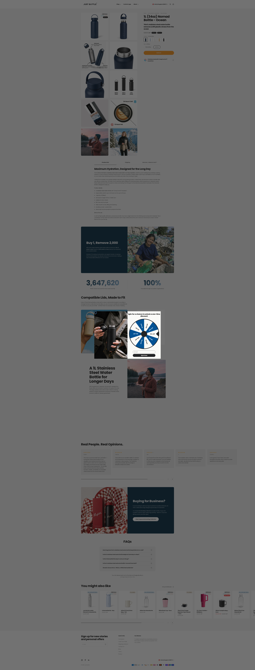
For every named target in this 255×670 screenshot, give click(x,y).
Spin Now (144, 355)
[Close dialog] (96, 313)
